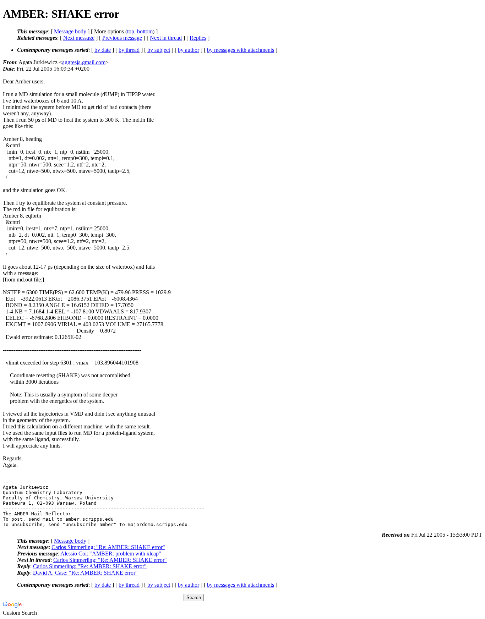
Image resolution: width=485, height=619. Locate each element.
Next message (78, 38)
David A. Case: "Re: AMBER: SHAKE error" (85, 573)
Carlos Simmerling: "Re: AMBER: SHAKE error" (108, 547)
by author (188, 50)
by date (102, 50)
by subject (158, 50)
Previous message (122, 38)
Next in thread (166, 38)
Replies (198, 38)
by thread (129, 50)
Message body (70, 31)
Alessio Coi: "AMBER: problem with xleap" (110, 553)
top (130, 31)
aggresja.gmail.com (83, 62)
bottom (145, 31)
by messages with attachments (240, 50)
